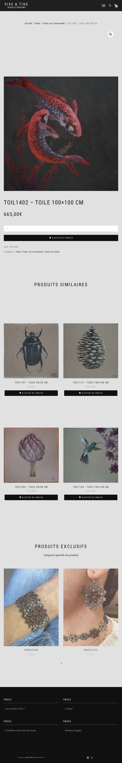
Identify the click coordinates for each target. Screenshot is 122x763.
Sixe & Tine (16, 4)
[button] (110, 34)
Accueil (28, 23)
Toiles (37, 23)
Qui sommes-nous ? (15, 708)
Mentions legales (73, 730)
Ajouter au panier (62, 238)
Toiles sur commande (53, 23)
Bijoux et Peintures (16, 7)
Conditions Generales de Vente (21, 730)
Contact (68, 708)
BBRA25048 (31, 650)
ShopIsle (21, 757)
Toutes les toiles (52, 251)
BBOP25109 (90, 650)
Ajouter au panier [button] (32, 393)
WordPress (40, 757)
